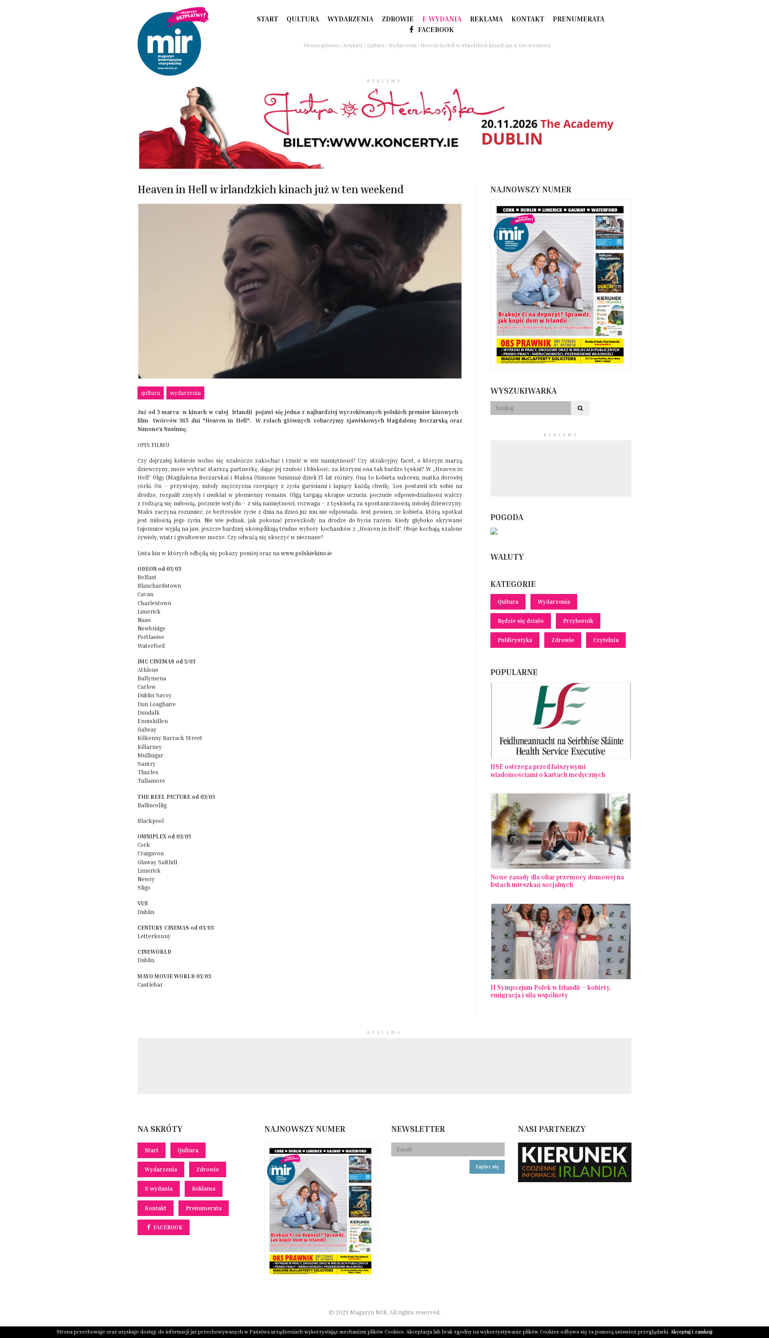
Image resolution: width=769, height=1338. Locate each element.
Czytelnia (606, 640)
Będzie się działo (521, 621)
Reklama (486, 18)
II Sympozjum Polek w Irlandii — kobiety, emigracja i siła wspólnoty (550, 991)
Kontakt (527, 18)
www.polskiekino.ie (306, 553)
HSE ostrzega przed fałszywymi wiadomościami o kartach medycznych (547, 770)
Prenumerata (578, 18)
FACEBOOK (435, 29)
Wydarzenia (350, 18)
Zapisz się (487, 1166)
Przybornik (578, 621)
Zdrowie (398, 18)
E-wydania (441, 18)
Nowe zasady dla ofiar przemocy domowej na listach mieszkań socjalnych (557, 880)
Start (267, 18)
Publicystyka (515, 640)
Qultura (303, 18)
